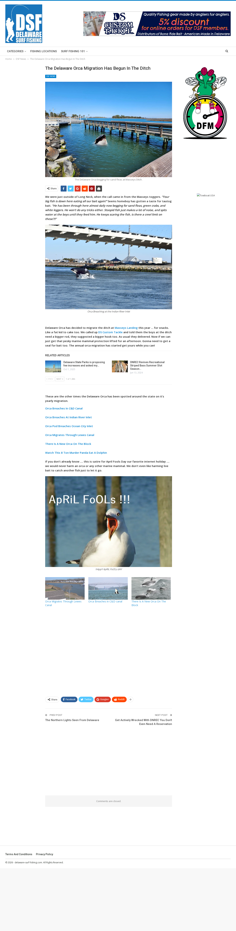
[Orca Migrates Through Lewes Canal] (65, 588)
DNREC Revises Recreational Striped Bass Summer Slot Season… (147, 365)
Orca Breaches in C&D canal (105, 601)
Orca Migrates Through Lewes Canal (69, 435)
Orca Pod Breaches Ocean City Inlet (69, 426)
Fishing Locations (43, 51)
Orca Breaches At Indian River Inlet (68, 417)
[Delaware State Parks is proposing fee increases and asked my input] (53, 366)
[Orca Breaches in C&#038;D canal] (108, 588)
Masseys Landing (126, 328)
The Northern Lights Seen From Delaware (72, 720)
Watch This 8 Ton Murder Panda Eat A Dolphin (76, 452)
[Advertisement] (108, 651)
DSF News (50, 76)
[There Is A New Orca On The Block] (151, 588)
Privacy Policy (44, 854)
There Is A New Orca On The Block (68, 444)
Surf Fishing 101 (73, 51)
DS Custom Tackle (110, 332)
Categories (15, 51)
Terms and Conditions (18, 854)
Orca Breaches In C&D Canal (64, 408)
